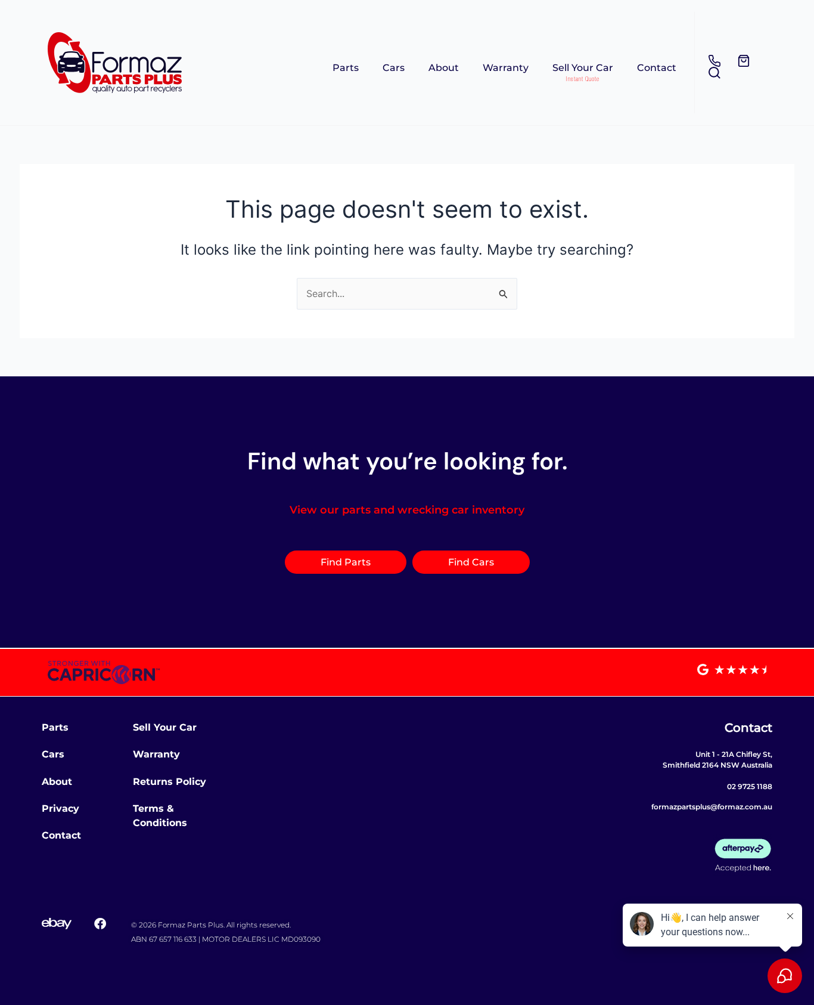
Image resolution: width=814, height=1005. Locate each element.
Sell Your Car (582, 67)
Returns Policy (169, 781)
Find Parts (346, 562)
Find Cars (471, 562)
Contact (656, 67)
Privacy (60, 808)
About (443, 67)
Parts (346, 67)
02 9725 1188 (749, 786)
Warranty (506, 67)
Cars (394, 67)
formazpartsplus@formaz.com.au (711, 806)
